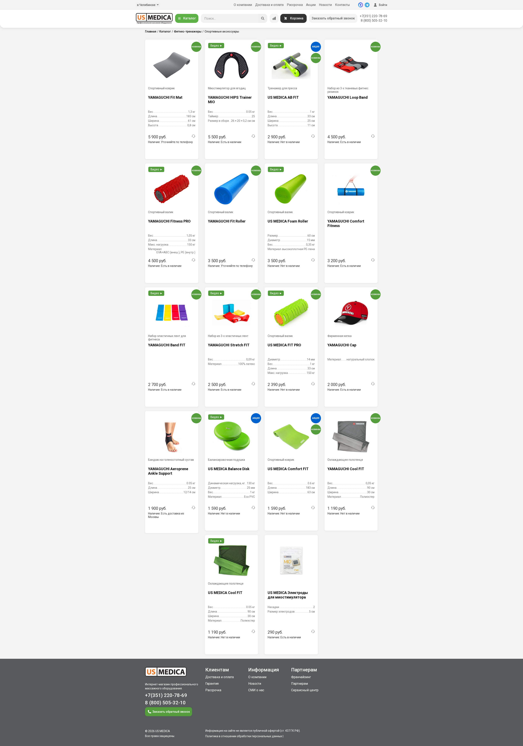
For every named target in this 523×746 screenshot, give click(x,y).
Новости (325, 5)
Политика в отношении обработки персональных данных (243, 736)
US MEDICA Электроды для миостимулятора (288, 595)
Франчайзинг (301, 677)
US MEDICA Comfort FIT (288, 469)
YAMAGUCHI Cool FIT (345, 469)
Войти (383, 5)
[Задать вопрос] (193, 136)
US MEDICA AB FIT (283, 97)
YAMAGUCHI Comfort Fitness (345, 223)
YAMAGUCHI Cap (341, 345)
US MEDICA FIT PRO (284, 345)
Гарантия (212, 684)
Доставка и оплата (269, 5)
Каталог (189, 18)
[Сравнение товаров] (274, 18)
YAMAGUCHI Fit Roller (227, 221)
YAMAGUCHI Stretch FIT (228, 345)
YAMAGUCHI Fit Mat (165, 97)
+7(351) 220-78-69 (373, 16)
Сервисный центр (304, 690)
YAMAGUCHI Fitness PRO (169, 221)
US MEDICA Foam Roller (288, 221)
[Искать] (262, 18)
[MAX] (360, 4)
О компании (243, 5)
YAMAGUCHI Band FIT (166, 345)
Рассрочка (295, 5)
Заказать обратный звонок (333, 18)
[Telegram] (367, 4)
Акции (311, 5)
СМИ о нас (256, 690)
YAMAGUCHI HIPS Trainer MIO (230, 99)
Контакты (342, 5)
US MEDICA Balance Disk (228, 469)
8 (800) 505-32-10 (374, 20)
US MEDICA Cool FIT (225, 593)
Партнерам (299, 684)
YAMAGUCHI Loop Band (347, 97)
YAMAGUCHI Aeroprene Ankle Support (168, 471)
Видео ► (216, 45)
